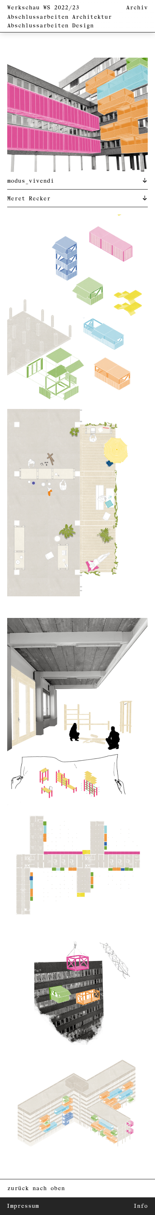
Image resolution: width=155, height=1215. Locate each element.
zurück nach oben (36, 1188)
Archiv (137, 7)
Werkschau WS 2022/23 (43, 7)
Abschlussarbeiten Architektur (59, 17)
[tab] (77, 180)
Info (140, 1206)
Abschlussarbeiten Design (50, 25)
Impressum (22, 1206)
